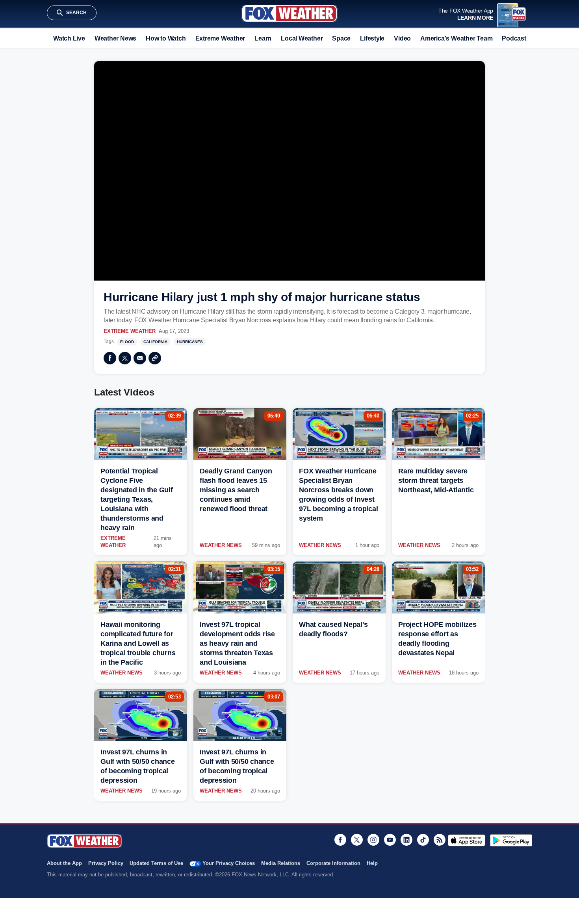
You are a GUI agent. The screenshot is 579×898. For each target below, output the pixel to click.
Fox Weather (289, 13)
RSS (439, 840)
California (155, 342)
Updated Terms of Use (156, 863)
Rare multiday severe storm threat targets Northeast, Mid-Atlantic (435, 480)
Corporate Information (333, 863)
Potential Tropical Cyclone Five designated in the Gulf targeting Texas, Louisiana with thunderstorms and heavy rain (136, 499)
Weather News (115, 38)
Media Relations (280, 863)
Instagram (373, 840)
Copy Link (154, 358)
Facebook (110, 358)
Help (372, 863)
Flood (127, 342)
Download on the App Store (466, 840)
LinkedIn (406, 840)
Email (140, 358)
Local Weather (302, 38)
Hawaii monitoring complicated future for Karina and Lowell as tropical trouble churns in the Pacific (137, 643)
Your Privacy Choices (228, 863)
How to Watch (166, 38)
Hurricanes (190, 342)
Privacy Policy (105, 863)
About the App (64, 863)
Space (341, 38)
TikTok (423, 840)
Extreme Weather (220, 38)
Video (402, 38)
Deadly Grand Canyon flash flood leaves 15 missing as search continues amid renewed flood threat (236, 490)
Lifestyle (372, 38)
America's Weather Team (456, 38)
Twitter (125, 358)
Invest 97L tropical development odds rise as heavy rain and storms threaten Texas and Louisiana (237, 643)
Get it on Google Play (511, 840)
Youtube (390, 840)
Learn (262, 38)
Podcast (514, 38)
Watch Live (69, 38)
